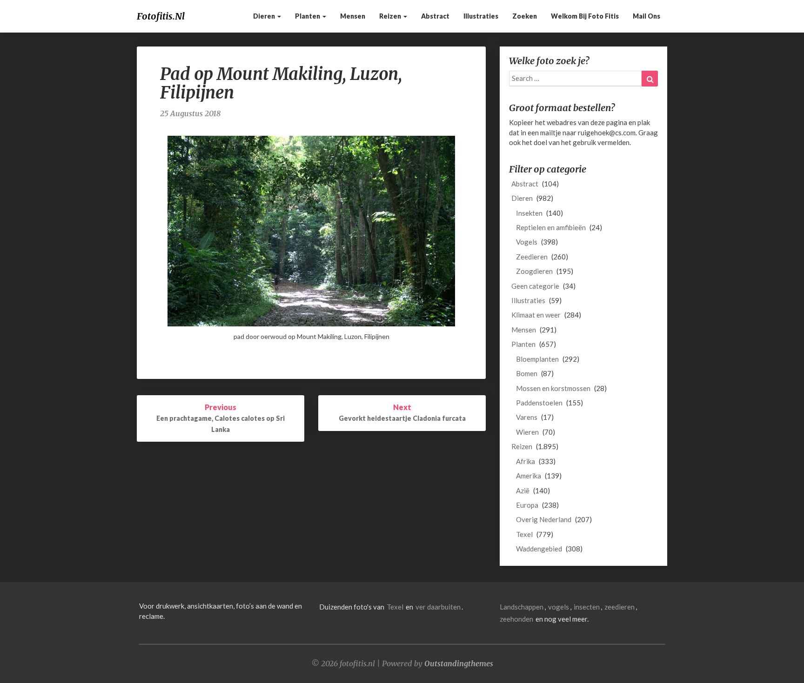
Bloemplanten (537, 359)
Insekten (529, 213)
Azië (522, 490)
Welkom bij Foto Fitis (585, 16)
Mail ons (646, 16)
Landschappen (521, 607)
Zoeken (524, 16)
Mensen (352, 16)
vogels (558, 607)
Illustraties (480, 16)
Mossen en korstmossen (553, 388)
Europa (527, 505)
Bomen (526, 373)
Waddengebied (539, 548)
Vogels (526, 242)
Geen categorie (535, 286)
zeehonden (516, 619)
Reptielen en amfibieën (551, 227)
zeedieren (619, 607)
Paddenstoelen (539, 402)
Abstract (435, 16)
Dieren (264, 16)
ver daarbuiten (438, 607)
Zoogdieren (534, 271)
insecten (587, 607)
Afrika (525, 461)
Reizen (390, 16)
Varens (526, 417)
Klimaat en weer (536, 315)
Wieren (527, 432)
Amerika (528, 475)
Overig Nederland (543, 519)
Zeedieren (532, 256)
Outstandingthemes (458, 663)
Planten (308, 16)
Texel (524, 534)
